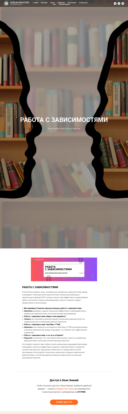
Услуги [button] (52, 2)
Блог (54, 4)
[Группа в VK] (119, 3)
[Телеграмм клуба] (115, 3)
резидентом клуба (64, 389)
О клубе (35, 2)
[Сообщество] (122, 3)
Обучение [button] (44, 2)
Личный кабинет (64, 4)
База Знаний (72, 2)
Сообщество (83, 2)
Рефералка (61, 2)
